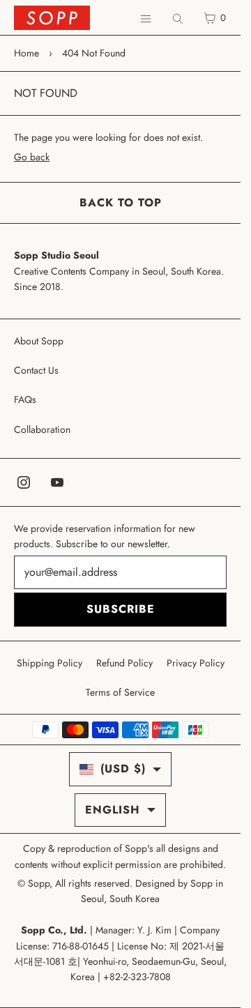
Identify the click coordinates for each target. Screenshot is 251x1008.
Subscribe (120, 609)
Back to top (120, 202)
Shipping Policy (49, 663)
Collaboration (42, 429)
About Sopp (38, 341)
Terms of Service (120, 692)
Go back (32, 157)
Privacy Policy (196, 663)
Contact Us (36, 370)
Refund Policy (124, 663)
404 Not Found (94, 53)
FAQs (25, 399)
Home (26, 53)
